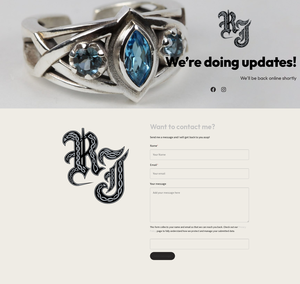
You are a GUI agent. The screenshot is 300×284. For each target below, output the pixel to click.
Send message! (162, 256)
